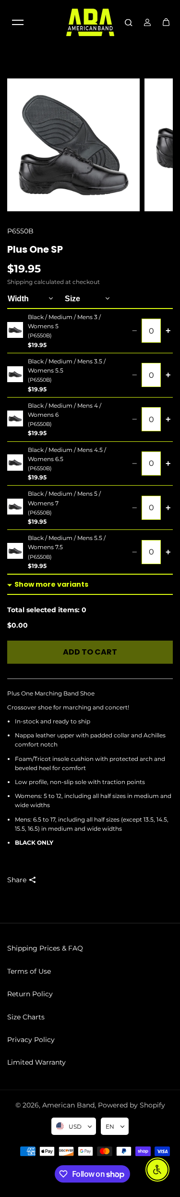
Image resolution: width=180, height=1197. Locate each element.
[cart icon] (166, 22)
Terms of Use (29, 971)
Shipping (20, 281)
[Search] (128, 22)
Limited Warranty (36, 1062)
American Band (68, 1105)
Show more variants (51, 584)
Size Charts (26, 1017)
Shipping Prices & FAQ (45, 948)
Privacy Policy (31, 1039)
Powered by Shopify (131, 1105)
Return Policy (30, 994)
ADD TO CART (90, 651)
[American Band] (90, 22)
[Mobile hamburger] (17, 22)
